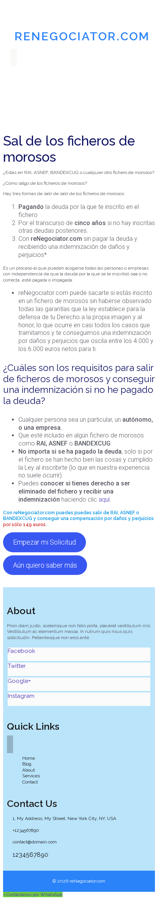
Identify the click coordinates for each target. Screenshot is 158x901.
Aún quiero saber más (45, 565)
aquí (104, 499)
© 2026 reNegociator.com (79, 881)
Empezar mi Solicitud (44, 542)
